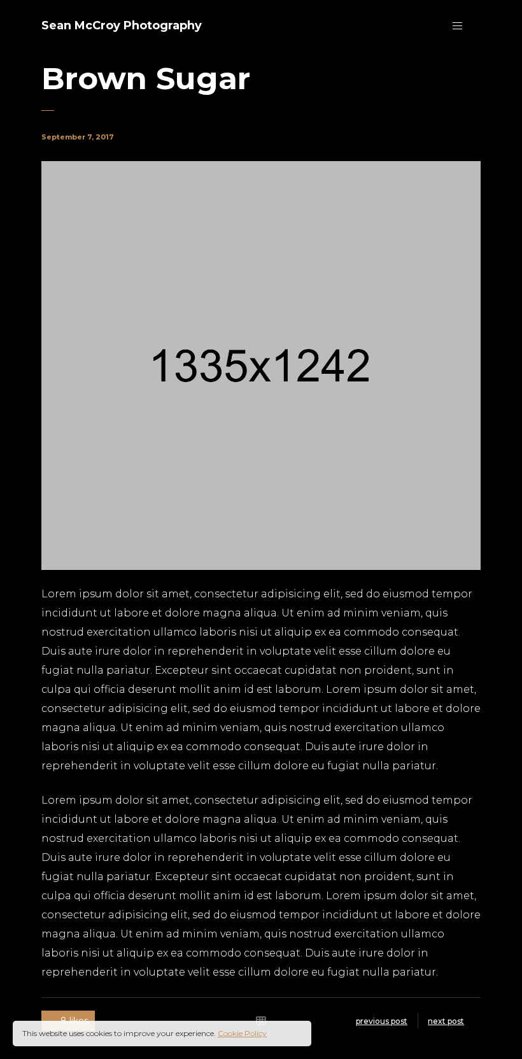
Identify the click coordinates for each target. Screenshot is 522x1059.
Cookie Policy (242, 1033)
